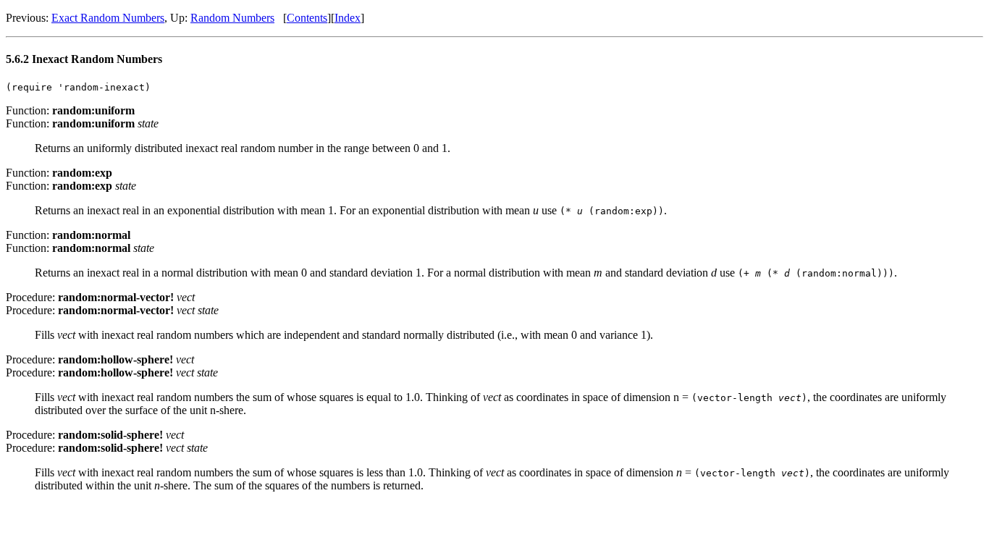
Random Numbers (232, 18)
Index (347, 18)
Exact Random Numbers (107, 18)
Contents (307, 18)
